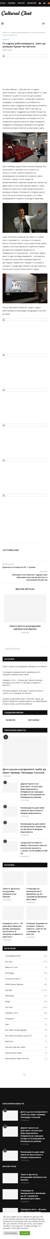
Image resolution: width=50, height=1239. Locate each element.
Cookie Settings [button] (11, 1233)
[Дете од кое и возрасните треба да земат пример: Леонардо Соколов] (25, 751)
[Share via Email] (40, 540)
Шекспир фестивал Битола (26, 1058)
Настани (26, 1007)
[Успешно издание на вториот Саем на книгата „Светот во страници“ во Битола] (37, 913)
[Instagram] (8, 1097)
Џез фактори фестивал (26, 1047)
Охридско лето (26, 1013)
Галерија (11, 3)
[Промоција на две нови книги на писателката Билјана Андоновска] (10, 811)
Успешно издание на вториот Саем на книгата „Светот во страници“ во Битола (23, 692)
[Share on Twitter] (35, 540)
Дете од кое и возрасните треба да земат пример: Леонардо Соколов (24, 771)
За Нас (3, 3)
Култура (6, 39)
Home (5, 32)
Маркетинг (31, 3)
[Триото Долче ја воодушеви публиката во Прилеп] (25, 608)
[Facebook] (5, 1097)
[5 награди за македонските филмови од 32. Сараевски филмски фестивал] (37, 878)
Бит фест (26, 961)
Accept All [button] (24, 1233)
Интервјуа (26, 973)
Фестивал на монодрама (26, 1030)
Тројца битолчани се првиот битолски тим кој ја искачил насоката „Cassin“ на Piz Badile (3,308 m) (34, 848)
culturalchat (11, 550)
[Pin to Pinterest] (37, 540)
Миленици (26, 995)
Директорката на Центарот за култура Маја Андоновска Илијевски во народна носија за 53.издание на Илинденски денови (33, 790)
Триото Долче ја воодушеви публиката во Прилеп (25, 627)
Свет (26, 1024)
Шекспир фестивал (26, 1053)
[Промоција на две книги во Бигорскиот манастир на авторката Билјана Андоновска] (10, 828)
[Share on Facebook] (32, 540)
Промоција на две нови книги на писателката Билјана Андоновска (32, 810)
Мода (26, 1001)
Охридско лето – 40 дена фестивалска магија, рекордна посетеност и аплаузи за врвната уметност (23, 682)
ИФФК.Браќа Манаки (26, 984)
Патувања (26, 1018)
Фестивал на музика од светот (26, 1035)
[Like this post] (29, 540)
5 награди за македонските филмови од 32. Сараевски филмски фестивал (21, 673)
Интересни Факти (26, 978)
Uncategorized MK (26, 956)
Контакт (21, 3)
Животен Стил (26, 967)
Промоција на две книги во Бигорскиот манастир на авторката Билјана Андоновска (33, 828)
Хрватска (26, 1041)
